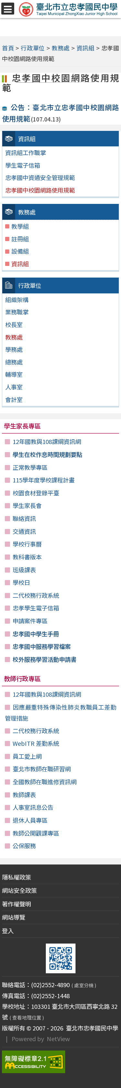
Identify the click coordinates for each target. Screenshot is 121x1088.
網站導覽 (13, 917)
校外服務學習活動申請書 (44, 659)
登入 (8, 930)
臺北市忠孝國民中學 (90, 1028)
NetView (58, 1038)
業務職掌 (16, 312)
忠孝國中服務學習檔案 (42, 646)
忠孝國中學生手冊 (36, 633)
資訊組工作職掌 (25, 152)
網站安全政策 (19, 890)
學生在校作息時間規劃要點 (47, 454)
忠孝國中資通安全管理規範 (40, 177)
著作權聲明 (16, 904)
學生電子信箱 (22, 165)
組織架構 (16, 299)
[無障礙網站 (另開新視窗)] (60, 1062)
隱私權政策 (16, 877)
